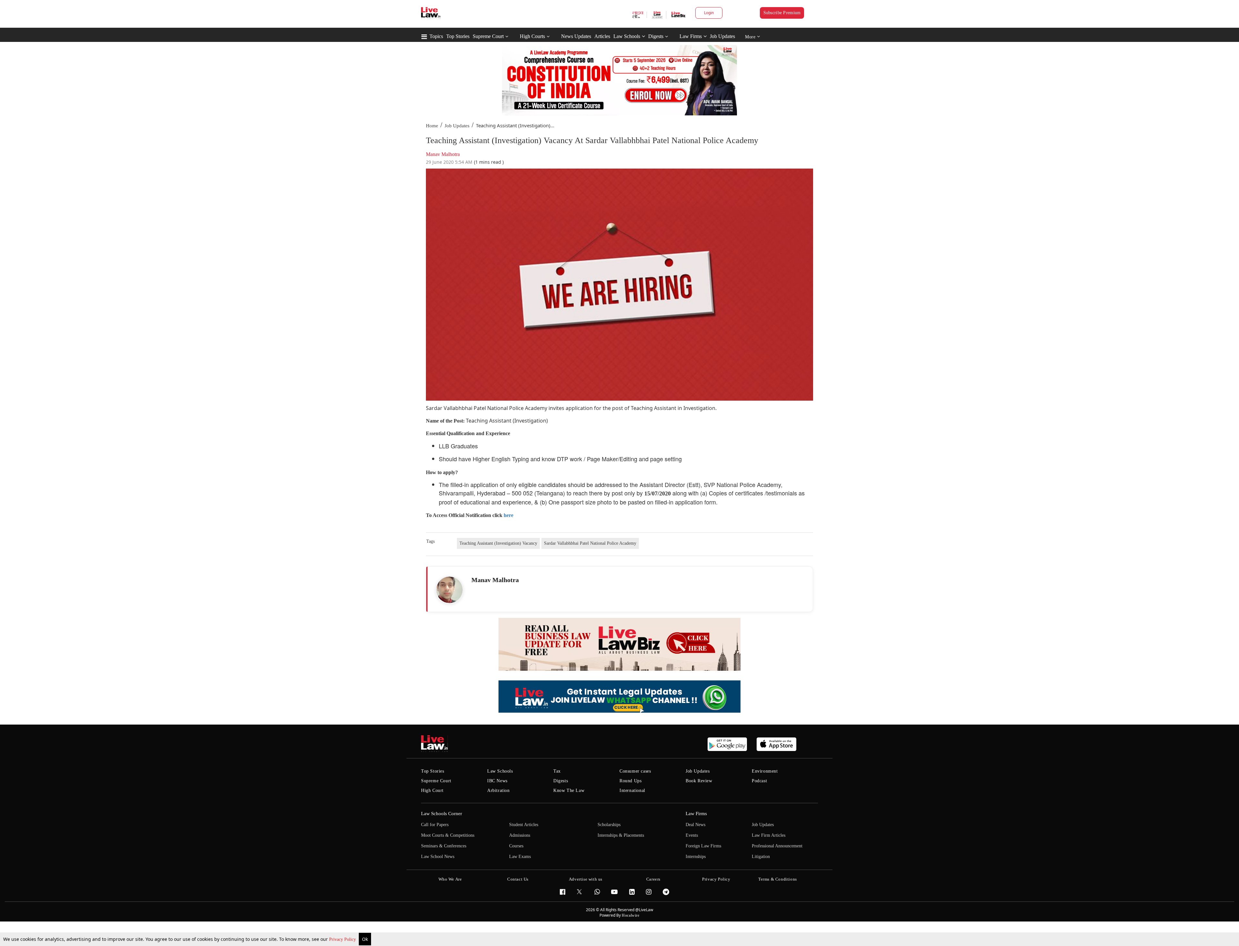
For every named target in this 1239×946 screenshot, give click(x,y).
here (508, 515)
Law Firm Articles (768, 835)
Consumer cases (635, 771)
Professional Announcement (777, 846)
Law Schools (626, 36)
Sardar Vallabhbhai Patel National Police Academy (590, 543)
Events (692, 835)
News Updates (576, 36)
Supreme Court (488, 36)
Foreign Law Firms (703, 846)
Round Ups (630, 780)
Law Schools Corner (441, 813)
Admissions (519, 835)
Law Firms (691, 36)
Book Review (699, 780)
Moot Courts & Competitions (447, 835)
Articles (602, 36)
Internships (696, 856)
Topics (436, 36)
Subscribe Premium (782, 12)
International (632, 790)
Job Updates (722, 36)
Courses (516, 846)
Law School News (437, 856)
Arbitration (498, 790)
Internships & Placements (621, 835)
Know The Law (568, 790)
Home (432, 125)
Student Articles (523, 824)
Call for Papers (434, 824)
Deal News (695, 824)
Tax (557, 771)
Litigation (761, 856)
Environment (765, 771)
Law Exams (520, 856)
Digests (655, 36)
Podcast (759, 780)
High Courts (532, 36)
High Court (432, 790)
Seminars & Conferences (443, 846)
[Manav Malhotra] (449, 590)
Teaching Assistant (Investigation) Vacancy (498, 543)
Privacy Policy (343, 939)
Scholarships (609, 824)
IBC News (497, 780)
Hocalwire (630, 915)
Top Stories (457, 36)
